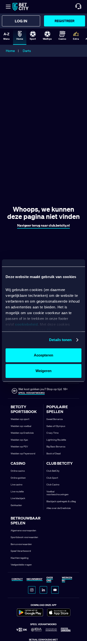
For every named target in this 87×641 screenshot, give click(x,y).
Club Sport (52, 478)
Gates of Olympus (55, 426)
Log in (21, 21)
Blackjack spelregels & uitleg (61, 501)
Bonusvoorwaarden (21, 544)
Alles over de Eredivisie (58, 508)
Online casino (18, 471)
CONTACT (17, 579)
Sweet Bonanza (54, 419)
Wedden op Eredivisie (22, 433)
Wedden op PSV (19, 446)
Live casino (16, 484)
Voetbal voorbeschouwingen (57, 493)
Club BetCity (52, 471)
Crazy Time (52, 433)
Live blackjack (18, 498)
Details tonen (60, 340)
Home (10, 51)
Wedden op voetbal (21, 426)
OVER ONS (49, 579)
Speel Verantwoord (21, 551)
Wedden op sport (20, 419)
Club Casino (52, 484)
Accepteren (43, 355)
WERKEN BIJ (67, 579)
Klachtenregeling (20, 558)
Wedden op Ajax (19, 440)
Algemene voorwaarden (23, 530)
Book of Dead (53, 453)
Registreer (64, 21)
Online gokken (18, 478)
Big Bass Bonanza (55, 446)
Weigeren (43, 371)
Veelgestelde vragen (21, 564)
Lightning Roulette (56, 440)
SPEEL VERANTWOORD (31, 393)
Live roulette (17, 491)
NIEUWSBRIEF (35, 579)
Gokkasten (16, 505)
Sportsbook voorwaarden (24, 537)
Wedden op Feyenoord (23, 453)
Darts (27, 51)
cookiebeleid (26, 325)
